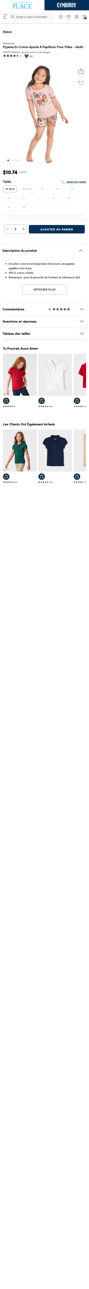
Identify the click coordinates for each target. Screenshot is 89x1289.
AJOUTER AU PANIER (57, 229)
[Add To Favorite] (81, 83)
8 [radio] (53, 197)
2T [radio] (42, 188)
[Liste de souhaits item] (69, 19)
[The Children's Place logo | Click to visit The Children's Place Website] (22, 5)
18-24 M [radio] (26, 188)
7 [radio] (39, 197)
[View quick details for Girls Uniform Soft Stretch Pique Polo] (6, 401)
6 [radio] (24, 197)
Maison (7, 31)
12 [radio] (9, 207)
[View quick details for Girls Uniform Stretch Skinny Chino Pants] (77, 476)
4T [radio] (72, 188)
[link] (61, 17)
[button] (68, 17)
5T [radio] (9, 197)
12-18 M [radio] (10, 188)
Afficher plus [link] (44, 289)
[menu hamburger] (5, 17)
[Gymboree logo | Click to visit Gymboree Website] (66, 5)
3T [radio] (57, 188)
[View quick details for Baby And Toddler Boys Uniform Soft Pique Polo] (77, 401)
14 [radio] (24, 207)
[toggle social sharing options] (81, 71)
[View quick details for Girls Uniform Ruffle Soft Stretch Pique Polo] (6, 476)
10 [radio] (68, 197)
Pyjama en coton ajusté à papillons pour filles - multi (43, 47)
